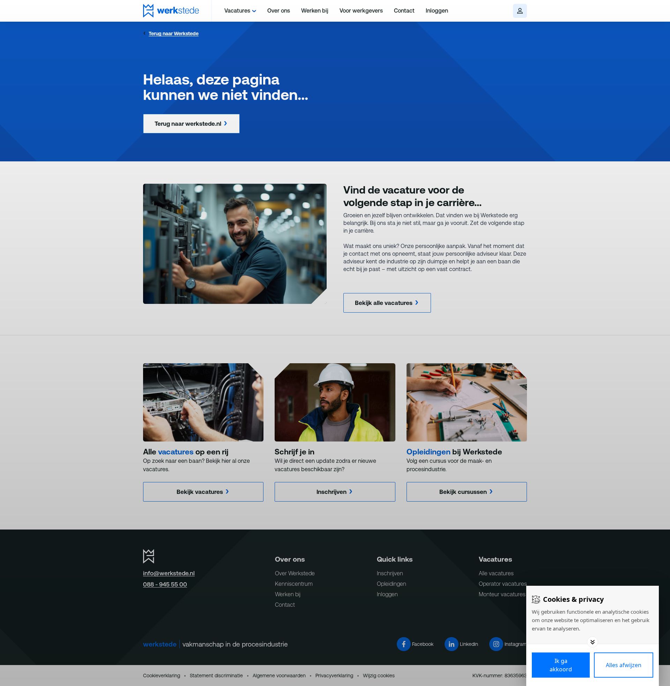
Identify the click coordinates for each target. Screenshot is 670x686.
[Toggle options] (592, 642)
